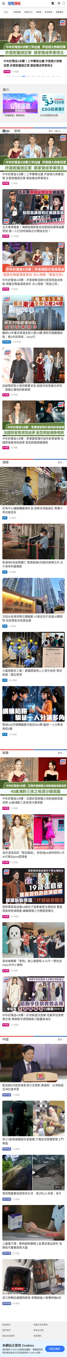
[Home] (14, 3)
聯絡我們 (6, 1324)
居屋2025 (28, 12)
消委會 (38, 12)
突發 (5, 518)
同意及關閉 (54, 1349)
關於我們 (6, 1330)
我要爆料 (38, 1336)
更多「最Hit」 (55, 131)
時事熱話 (6, 342)
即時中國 (6, 1095)
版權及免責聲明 (41, 1324)
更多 (60, 462)
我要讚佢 (59, 12)
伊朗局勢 (17, 12)
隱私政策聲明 (8, 1336)
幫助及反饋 (39, 1330)
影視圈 (7, 72)
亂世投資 (48, 12)
